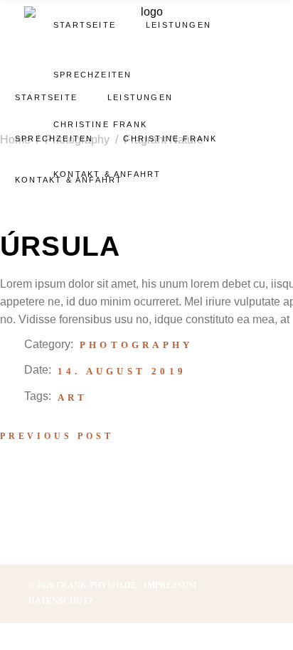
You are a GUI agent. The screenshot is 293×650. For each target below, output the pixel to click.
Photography (136, 345)
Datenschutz (61, 601)
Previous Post (56, 436)
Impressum (170, 585)
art (73, 397)
